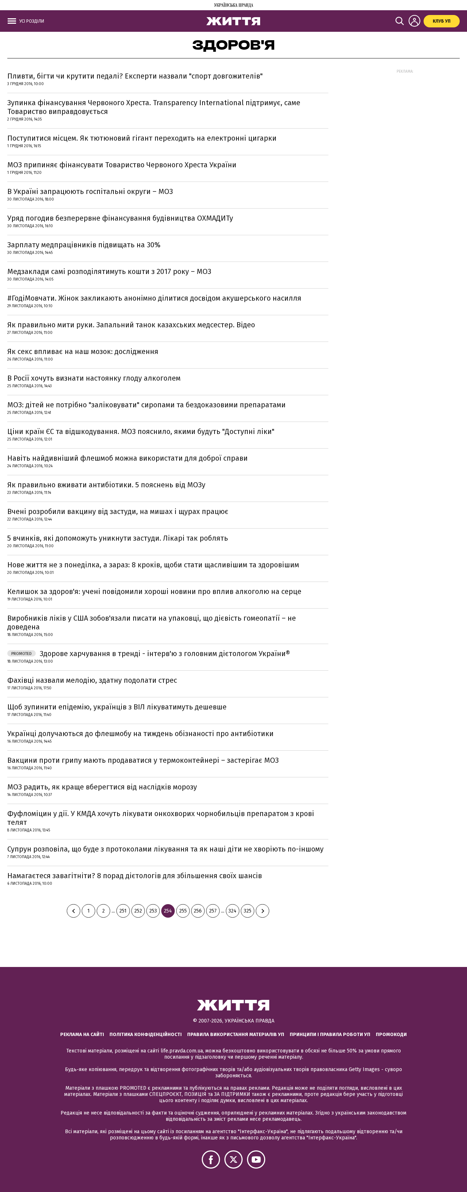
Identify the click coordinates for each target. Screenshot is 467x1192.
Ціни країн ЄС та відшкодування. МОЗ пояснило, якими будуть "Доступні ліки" (140, 431)
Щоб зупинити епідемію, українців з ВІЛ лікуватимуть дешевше (117, 706)
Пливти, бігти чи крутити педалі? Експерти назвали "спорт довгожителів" (135, 76)
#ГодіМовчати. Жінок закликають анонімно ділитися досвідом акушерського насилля (154, 298)
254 (168, 911)
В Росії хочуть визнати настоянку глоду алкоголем (94, 378)
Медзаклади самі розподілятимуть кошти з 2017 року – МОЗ (109, 271)
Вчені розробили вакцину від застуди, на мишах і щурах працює (117, 511)
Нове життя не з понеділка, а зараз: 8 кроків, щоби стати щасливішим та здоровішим (153, 564)
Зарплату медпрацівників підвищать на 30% (84, 244)
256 (198, 911)
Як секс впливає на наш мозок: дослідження (82, 351)
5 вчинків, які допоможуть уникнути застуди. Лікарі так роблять (117, 538)
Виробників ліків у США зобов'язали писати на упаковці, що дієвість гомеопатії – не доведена (151, 622)
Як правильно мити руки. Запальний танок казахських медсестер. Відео (131, 324)
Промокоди (391, 1034)
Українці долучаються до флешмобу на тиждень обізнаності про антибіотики (140, 733)
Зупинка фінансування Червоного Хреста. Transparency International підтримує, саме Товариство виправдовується (153, 107)
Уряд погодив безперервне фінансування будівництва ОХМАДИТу (120, 218)
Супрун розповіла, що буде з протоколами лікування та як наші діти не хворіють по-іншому (165, 849)
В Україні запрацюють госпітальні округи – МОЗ (90, 191)
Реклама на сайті (82, 1034)
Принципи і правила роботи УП (330, 1034)
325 (247, 911)
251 (123, 911)
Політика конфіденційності (145, 1034)
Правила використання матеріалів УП (235, 1034)
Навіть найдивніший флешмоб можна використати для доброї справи (127, 458)
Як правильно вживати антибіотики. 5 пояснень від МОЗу (106, 484)
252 (138, 911)
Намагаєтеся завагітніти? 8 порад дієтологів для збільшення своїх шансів (134, 875)
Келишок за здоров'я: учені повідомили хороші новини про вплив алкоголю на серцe (154, 591)
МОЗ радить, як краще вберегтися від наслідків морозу (102, 786)
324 (232, 911)
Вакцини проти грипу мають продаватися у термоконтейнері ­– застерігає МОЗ (143, 760)
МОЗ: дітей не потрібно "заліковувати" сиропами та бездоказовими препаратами (146, 404)
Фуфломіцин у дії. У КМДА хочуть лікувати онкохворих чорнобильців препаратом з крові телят (160, 818)
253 (153, 911)
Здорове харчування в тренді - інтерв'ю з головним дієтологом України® (150, 653)
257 (213, 911)
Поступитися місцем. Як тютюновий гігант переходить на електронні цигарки (142, 138)
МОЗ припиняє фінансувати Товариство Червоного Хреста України (121, 164)
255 (183, 911)
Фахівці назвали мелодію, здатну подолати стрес (92, 680)
